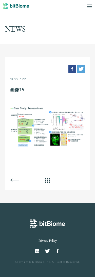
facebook (72, 69)
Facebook (57, 251)
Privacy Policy (48, 240)
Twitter (47, 251)
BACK (14, 180)
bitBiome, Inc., (41, 261)
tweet (81, 69)
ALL (47, 180)
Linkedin (37, 251)
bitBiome (16, 7)
